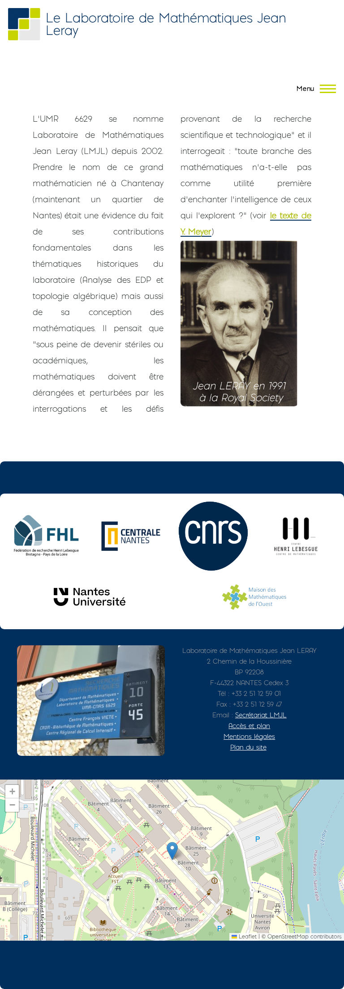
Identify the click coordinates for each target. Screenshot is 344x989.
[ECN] (131, 536)
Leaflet (247, 936)
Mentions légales (249, 736)
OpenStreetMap (288, 936)
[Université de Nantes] (89, 597)
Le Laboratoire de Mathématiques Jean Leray (166, 24)
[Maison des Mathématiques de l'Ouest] (254, 596)
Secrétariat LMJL (261, 715)
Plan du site (248, 747)
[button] (172, 851)
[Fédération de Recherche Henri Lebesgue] (48, 536)
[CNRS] (213, 536)
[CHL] (295, 536)
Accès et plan (249, 725)
